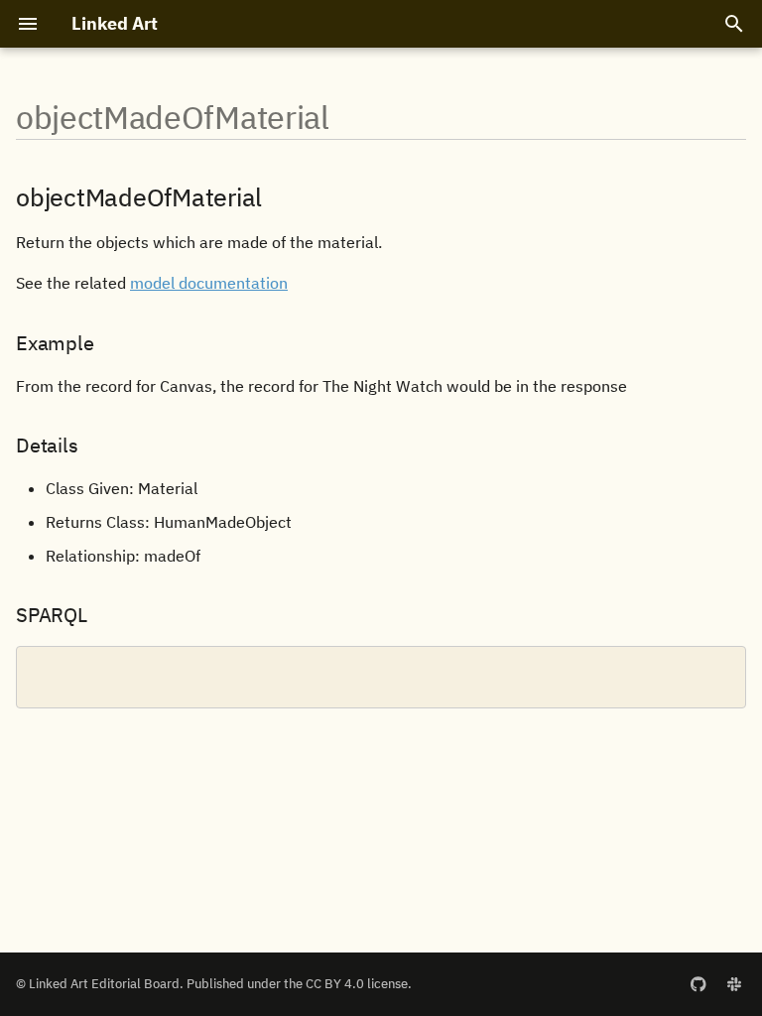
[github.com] (698, 984)
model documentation (209, 283)
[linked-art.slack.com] (734, 984)
